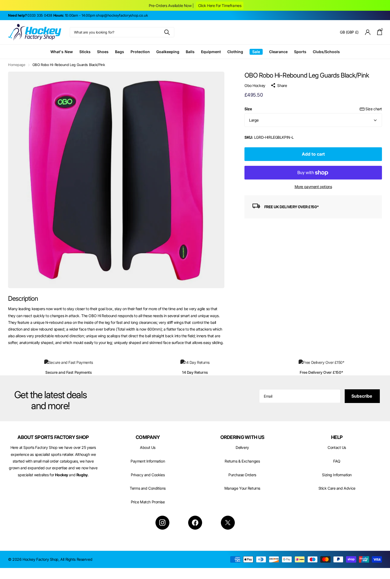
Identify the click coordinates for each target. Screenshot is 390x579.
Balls (190, 51)
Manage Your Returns (242, 488)
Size (313, 109)
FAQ (336, 461)
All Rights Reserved (76, 559)
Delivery (242, 447)
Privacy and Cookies (148, 474)
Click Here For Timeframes (219, 5)
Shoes (103, 51)
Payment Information (148, 461)
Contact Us (337, 447)
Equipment (211, 51)
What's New (61, 51)
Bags (119, 51)
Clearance (278, 51)
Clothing (235, 51)
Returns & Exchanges (242, 461)
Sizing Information (336, 474)
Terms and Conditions (148, 488)
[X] (228, 523)
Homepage (16, 65)
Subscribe (362, 396)
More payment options (313, 186)
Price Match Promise (148, 502)
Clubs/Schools (326, 51)
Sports (300, 51)
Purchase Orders (242, 474)
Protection (140, 51)
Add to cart (313, 154)
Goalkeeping (167, 51)
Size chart (373, 109)
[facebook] (195, 523)
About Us (147, 447)
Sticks (85, 51)
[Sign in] (368, 32)
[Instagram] (162, 523)
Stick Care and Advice (336, 488)
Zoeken (166, 32)
